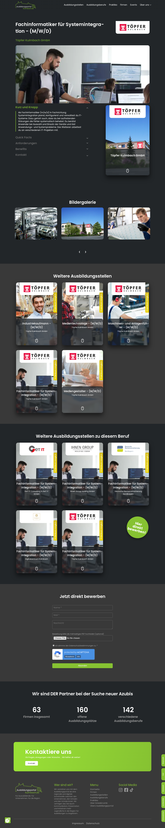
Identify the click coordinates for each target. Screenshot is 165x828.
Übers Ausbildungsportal (101, 805)
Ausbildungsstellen (73, 4)
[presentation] (79, 252)
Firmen (123, 4)
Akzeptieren (69, 656)
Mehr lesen (127, 168)
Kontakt (31, 763)
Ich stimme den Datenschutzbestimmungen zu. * (76, 645)
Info (78, 656)
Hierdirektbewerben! (137, 528)
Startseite (95, 789)
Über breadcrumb (99, 803)
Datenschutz (93, 823)
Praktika (113, 4)
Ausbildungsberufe (96, 4)
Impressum (78, 823)
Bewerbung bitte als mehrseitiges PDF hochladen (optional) (78, 634)
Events (133, 4)
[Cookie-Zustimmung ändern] (8, 820)
